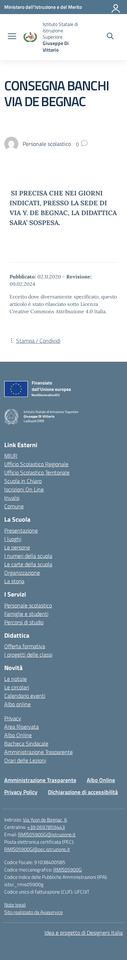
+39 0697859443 (46, 827)
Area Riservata (21, 726)
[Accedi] (116, 7)
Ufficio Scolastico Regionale (36, 464)
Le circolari (16, 687)
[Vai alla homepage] (30, 37)
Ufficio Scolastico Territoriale (36, 472)
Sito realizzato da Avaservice (33, 912)
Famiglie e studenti (26, 614)
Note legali (15, 904)
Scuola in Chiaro (23, 481)
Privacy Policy (20, 792)
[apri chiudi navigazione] (12, 37)
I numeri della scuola (28, 556)
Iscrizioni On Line (24, 489)
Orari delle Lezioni (25, 760)
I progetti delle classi (28, 654)
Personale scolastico (28, 605)
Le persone (17, 547)
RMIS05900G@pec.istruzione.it (37, 849)
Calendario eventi (24, 695)
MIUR (10, 455)
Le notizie (15, 679)
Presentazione (21, 530)
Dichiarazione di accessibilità (83, 792)
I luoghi (12, 539)
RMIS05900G (67, 869)
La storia (14, 581)
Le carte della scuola (28, 564)
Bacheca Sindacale (26, 743)
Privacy (12, 718)
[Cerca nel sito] (110, 36)
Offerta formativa (24, 646)
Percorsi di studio (23, 622)
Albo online (17, 704)
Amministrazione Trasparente (38, 752)
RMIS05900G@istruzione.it (46, 834)
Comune (14, 506)
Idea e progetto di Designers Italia (83, 932)
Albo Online (18, 735)
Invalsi (11, 498)
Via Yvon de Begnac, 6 (45, 819)
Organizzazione (22, 572)
